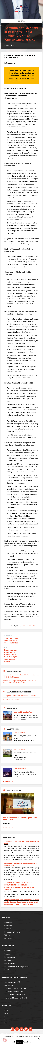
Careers (7, 954)
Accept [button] (19, 1042)
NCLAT (6, 1020)
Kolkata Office (19, 749)
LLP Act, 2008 (9, 985)
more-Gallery (8, 828)
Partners (7, 929)
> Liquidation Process (11, 699)
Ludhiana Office (20, 769)
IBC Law (7, 970)
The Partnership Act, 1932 (14, 991)
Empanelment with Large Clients (17, 966)
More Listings (8, 781)
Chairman (8, 925)
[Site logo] (21, 15)
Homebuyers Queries (12, 932)
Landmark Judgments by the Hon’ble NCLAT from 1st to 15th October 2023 (20, 681)
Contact (7, 951)
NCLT (6, 1016)
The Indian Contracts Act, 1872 (16, 988)
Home (6, 45)
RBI (5, 1023)
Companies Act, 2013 (12, 982)
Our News (8, 938)
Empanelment (9, 957)
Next (6, 647)
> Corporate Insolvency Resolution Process (19, 695)
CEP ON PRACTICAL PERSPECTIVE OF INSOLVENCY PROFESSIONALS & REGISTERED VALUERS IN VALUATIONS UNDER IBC (19, 882)
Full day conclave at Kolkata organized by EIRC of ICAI (20, 819)
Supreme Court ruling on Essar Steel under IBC (11, 640)
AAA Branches (9, 963)
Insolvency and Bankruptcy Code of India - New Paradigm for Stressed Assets (11, 656)
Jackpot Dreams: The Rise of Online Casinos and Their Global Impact (21, 676)
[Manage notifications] (5, 1040)
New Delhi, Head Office (23, 712)
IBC (34, 626)
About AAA (8, 922)
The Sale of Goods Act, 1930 (14, 995)
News (13, 45)
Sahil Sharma (27, 626)
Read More (27, 1042)
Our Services (9, 960)
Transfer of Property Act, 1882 (15, 998)
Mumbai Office (19, 733)
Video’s (7, 935)
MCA (6, 1013)
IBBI (6, 1010)
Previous (8, 635)
